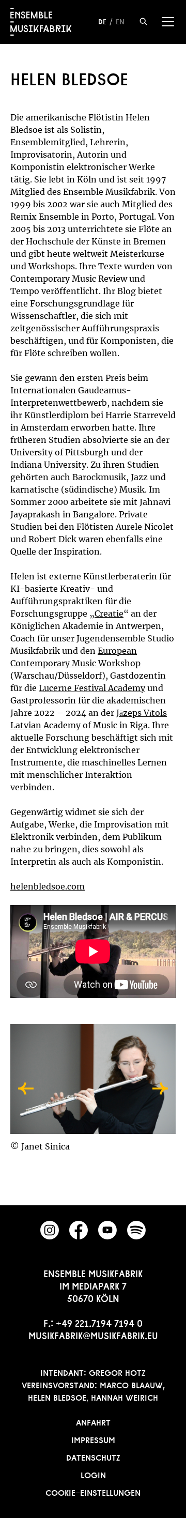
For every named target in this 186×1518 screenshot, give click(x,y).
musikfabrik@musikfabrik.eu (93, 1334)
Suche (143, 21)
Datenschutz (93, 1456)
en (120, 20)
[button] (26, 1088)
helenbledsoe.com (47, 886)
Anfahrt (93, 1421)
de (102, 20)
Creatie (109, 613)
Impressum (93, 1439)
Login (93, 1474)
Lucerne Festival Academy (92, 688)
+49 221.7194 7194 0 (99, 1322)
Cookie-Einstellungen (93, 1492)
